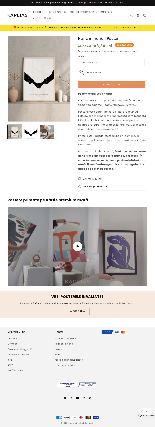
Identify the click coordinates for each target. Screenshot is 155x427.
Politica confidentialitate (69, 359)
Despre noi (14, 338)
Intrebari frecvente (65, 338)
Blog (10, 359)
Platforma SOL (16, 370)
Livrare (58, 349)
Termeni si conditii (65, 343)
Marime (82, 56)
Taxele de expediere (88, 51)
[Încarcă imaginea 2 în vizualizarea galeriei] (31, 132)
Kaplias (72, 423)
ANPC (10, 365)
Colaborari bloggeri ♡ (20, 349)
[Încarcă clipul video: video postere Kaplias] (77, 246)
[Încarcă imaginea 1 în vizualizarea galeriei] (15, 132)
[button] (39, 12)
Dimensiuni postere (19, 354)
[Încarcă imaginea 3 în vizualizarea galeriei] (47, 132)
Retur (58, 354)
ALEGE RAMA (77, 311)
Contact (12, 343)
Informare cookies (65, 365)
